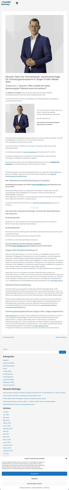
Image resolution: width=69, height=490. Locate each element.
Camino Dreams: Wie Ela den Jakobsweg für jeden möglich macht (22, 395)
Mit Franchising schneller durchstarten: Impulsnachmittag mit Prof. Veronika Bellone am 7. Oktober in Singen (34, 392)
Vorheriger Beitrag (8, 337)
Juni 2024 (6, 453)
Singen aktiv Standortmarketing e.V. (43, 202)
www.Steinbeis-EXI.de (41, 325)
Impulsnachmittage (8, 379)
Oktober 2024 (7, 448)
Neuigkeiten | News (8, 382)
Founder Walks (7, 371)
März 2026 (6, 420)
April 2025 (6, 434)
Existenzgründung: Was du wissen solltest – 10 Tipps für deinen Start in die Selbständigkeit (29, 401)
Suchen (5, 349)
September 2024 (8, 450)
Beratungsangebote (8, 365)
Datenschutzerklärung (25, 487)
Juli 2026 (5, 412)
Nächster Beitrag (61, 337)
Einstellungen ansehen (34, 483)
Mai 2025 (5, 431)
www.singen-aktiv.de (57, 280)
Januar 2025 (6, 442)
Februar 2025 (7, 439)
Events (5, 368)
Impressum (46, 487)
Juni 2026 (6, 414)
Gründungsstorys (8, 374)
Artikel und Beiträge (8, 363)
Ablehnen (34, 478)
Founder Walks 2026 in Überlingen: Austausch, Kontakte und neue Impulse (24, 398)
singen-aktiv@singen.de (30, 152)
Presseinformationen (9, 385)
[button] (66, 458)
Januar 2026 (6, 425)
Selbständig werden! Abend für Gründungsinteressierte (19, 404)
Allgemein (6, 360)
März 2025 (6, 437)
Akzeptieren (34, 474)
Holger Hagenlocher (11, 315)
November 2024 (7, 445)
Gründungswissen (8, 377)
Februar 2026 (7, 423)
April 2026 (6, 417)
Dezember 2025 (7, 428)
